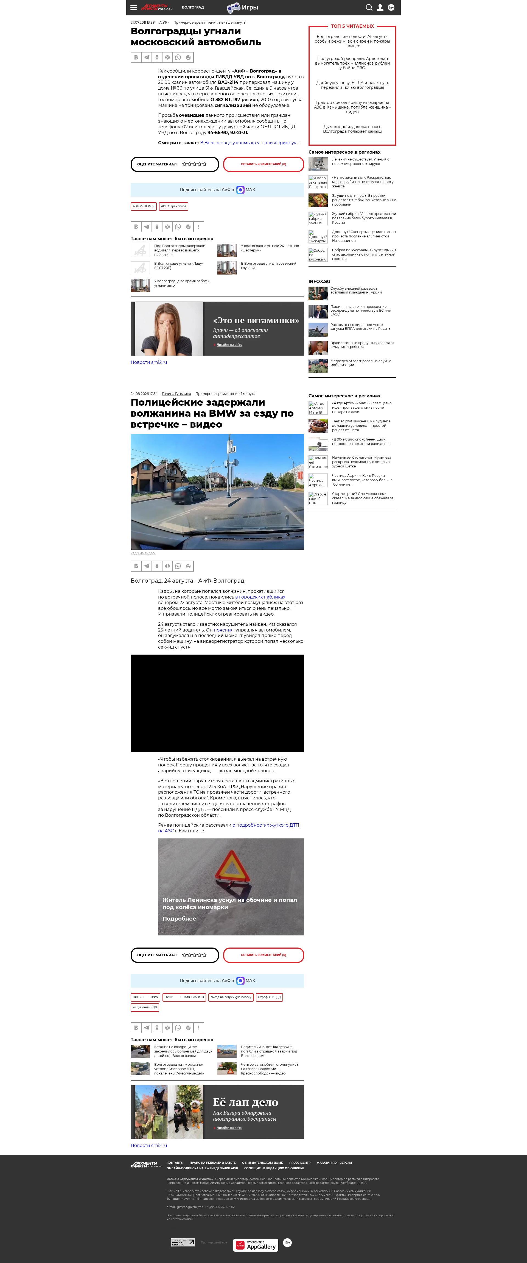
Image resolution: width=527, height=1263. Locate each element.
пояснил (224, 630)
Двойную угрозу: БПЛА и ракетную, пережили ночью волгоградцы (352, 85)
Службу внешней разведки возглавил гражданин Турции (356, 290)
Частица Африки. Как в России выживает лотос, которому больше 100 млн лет (362, 479)
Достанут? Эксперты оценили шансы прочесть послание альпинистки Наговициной (364, 236)
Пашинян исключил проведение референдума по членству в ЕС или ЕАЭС (360, 310)
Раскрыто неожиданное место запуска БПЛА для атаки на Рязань (360, 327)
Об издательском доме (262, 1163)
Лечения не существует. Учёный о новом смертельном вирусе (360, 161)
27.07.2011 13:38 (143, 22)
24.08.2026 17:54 (144, 394)
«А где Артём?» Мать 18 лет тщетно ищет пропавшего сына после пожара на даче (362, 407)
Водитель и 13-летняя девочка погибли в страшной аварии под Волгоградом (269, 1051)
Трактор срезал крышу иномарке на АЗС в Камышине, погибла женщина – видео (352, 107)
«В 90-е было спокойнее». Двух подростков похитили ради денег (361, 441)
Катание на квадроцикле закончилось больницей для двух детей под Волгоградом (183, 1051)
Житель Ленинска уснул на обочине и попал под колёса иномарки (229, 903)
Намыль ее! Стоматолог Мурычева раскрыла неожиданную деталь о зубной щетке (361, 461)
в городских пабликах (260, 597)
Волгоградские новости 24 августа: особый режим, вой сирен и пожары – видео (352, 41)
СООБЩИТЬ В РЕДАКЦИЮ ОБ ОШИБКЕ (274, 1168)
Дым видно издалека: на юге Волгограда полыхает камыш (352, 129)
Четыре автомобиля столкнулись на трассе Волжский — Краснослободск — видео (269, 1068)
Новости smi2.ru (149, 362)
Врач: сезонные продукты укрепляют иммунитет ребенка (362, 345)
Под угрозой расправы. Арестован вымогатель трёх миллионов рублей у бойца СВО (352, 63)
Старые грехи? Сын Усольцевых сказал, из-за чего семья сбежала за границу (363, 498)
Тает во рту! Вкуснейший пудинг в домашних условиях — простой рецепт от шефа (361, 425)
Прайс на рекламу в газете (213, 1163)
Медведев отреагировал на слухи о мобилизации (360, 363)
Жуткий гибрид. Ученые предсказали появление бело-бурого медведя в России (364, 218)
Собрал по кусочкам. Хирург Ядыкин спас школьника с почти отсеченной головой (364, 254)
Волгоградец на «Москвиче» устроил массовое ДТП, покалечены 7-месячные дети (179, 1068)
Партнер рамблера (214, 1242)
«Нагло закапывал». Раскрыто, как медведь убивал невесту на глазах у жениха (363, 181)
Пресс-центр (299, 1163)
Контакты (175, 1163)
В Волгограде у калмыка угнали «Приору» (248, 142)
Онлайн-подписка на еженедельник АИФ (202, 1168)
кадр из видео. (143, 553)
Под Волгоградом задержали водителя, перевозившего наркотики (179, 250)
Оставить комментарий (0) (263, 164)
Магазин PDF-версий (334, 1163)
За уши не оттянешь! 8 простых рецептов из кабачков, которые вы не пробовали (364, 199)
